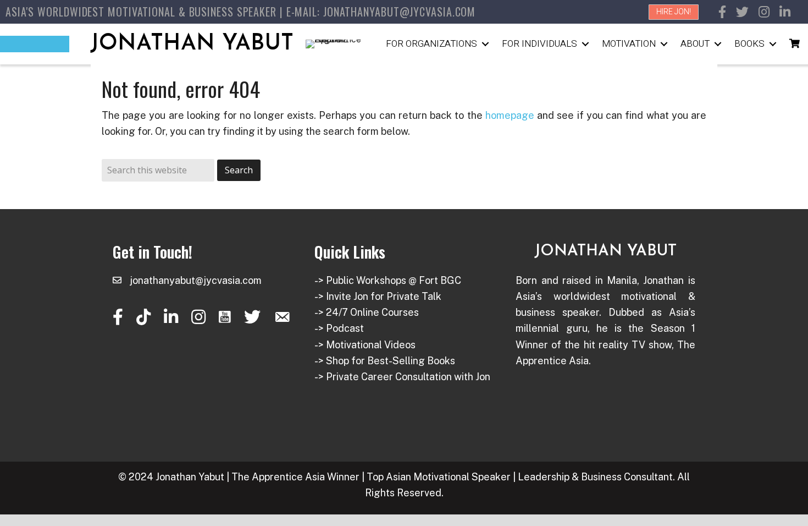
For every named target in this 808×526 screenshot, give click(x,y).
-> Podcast (339, 328)
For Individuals (539, 44)
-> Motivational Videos (365, 344)
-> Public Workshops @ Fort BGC (387, 280)
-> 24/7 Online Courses (366, 312)
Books (749, 44)
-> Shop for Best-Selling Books (384, 360)
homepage (509, 115)
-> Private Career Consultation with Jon (402, 376)
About (695, 44)
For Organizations (431, 44)
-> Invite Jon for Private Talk (377, 296)
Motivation (629, 44)
